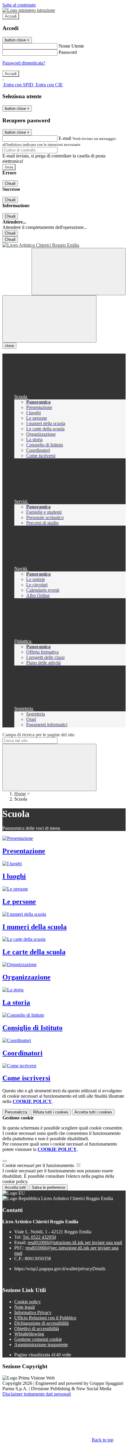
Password (68, 52)
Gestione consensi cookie (38, 1339)
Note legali (24, 1307)
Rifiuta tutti (50, 1112)
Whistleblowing (29, 1333)
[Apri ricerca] (79, 271)
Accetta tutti (93, 1112)
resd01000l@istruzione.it (75, 1242)
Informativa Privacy (32, 1312)
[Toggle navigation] (49, 319)
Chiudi (10, 183)
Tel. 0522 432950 (39, 1237)
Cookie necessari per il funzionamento (38, 1165)
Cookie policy (27, 1301)
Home (20, 793)
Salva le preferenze (48, 1187)
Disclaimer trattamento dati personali (36, 1393)
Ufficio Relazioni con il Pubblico (45, 1317)
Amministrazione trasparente (41, 1344)
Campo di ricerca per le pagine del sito (38, 734)
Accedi (11, 16)
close (9, 345)
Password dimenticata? (23, 62)
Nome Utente (71, 46)
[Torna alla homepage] (64, 245)
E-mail (65, 138)
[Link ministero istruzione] (28, 10)
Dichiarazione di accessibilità (41, 1323)
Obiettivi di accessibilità (36, 1328)
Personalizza (16, 1112)
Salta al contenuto (19, 4)
